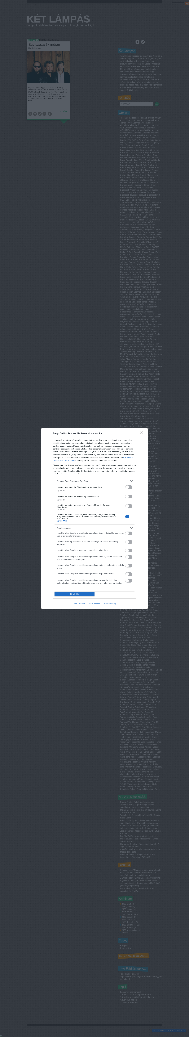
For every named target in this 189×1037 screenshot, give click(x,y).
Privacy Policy (110, 604)
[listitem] (94, 481)
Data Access (94, 604)
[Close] (142, 433)
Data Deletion (79, 604)
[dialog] (94, 518)
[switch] (128, 487)
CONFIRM (74, 594)
